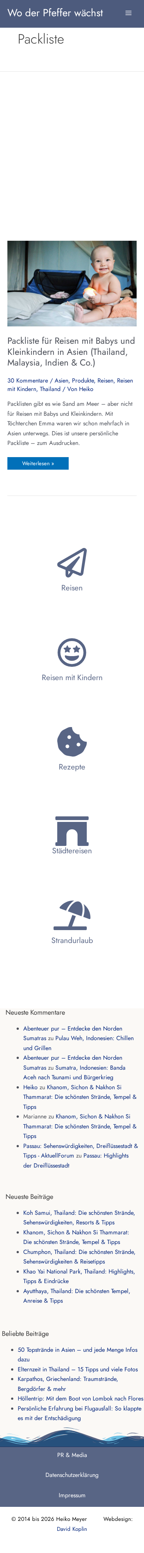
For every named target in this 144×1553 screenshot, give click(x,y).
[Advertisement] (72, 156)
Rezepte (72, 766)
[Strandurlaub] (72, 915)
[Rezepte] (72, 742)
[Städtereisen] (72, 831)
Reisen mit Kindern (72, 677)
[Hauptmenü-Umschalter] (128, 9)
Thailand (50, 389)
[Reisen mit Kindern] (72, 652)
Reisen (105, 380)
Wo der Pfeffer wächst (55, 12)
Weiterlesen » (38, 462)
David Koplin (72, 1529)
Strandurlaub (72, 940)
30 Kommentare (27, 380)
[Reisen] (72, 562)
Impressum (72, 1495)
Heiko (30, 1087)
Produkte (83, 380)
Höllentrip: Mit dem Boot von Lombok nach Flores (80, 1398)
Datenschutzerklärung (72, 1475)
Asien (61, 380)
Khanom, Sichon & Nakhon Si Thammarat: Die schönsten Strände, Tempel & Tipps (80, 1097)
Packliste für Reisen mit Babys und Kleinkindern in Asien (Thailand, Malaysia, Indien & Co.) (71, 351)
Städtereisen (72, 850)
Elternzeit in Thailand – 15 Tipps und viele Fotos (78, 1369)
